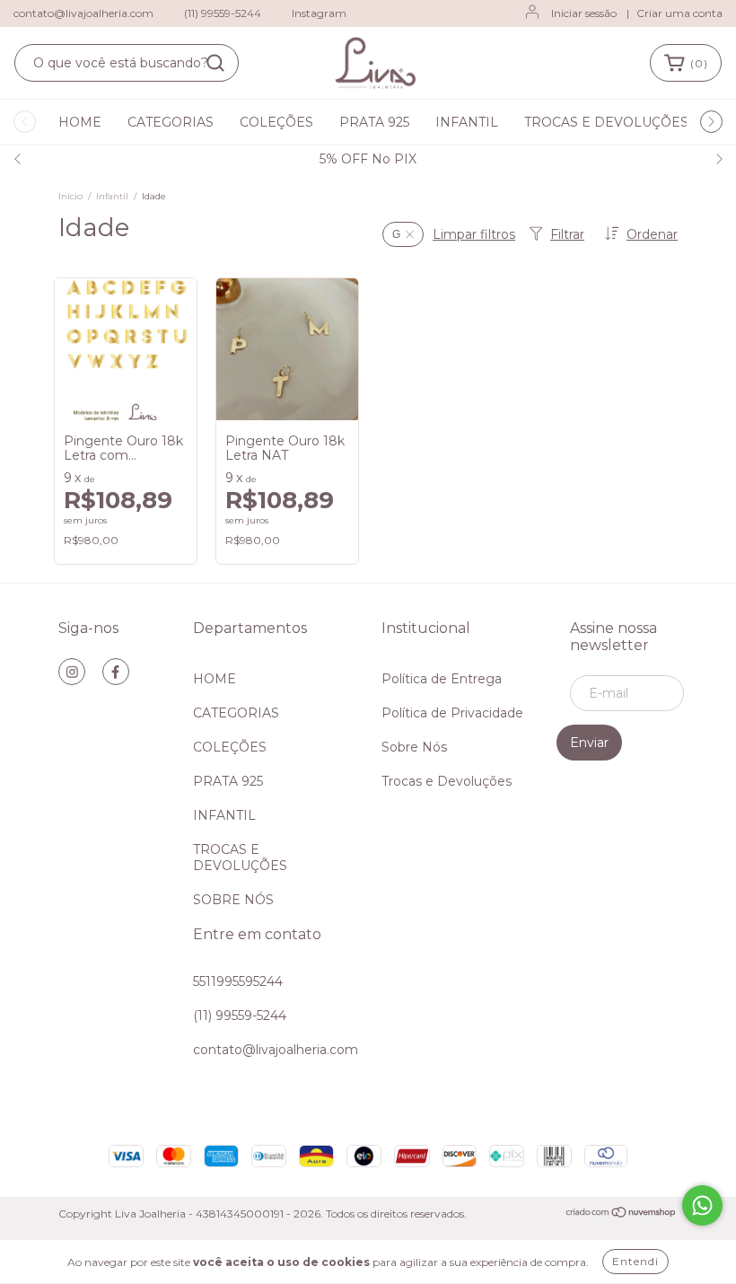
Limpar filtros (474, 234)
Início (70, 196)
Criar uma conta (679, 13)
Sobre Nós (414, 747)
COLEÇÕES (276, 122)
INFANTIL (466, 122)
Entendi (635, 1261)
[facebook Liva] (115, 671)
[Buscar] (215, 63)
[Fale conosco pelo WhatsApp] (702, 1205)
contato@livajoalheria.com (83, 13)
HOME (79, 122)
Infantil (112, 196)
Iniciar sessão (584, 13)
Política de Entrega (441, 679)
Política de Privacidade (452, 713)
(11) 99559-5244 (222, 13)
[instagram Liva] (71, 671)
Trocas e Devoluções (446, 781)
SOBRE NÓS (233, 900)
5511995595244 (238, 981)
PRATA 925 (374, 122)
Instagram (319, 13)
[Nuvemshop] (621, 1214)
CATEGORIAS (170, 122)
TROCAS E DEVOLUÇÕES (606, 122)
